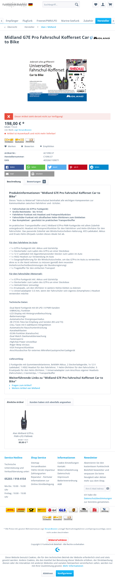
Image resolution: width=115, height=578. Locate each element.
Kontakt (61, 466)
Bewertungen (36, 181)
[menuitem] (61, 4)
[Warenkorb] (110, 4)
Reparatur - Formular (41, 477)
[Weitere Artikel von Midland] (100, 40)
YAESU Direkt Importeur (43, 470)
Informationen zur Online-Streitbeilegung (42, 482)
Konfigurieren (65, 573)
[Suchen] (77, 4)
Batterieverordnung (67, 480)
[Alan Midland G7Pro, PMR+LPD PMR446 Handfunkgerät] (23, 419)
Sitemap (35, 462)
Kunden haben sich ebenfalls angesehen (50, 402)
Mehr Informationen (73, 565)
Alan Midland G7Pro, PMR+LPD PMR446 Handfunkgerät (23, 435)
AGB (60, 484)
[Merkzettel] (96, 4)
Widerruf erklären (57, 540)
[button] (14, 167)
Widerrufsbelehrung (68, 470)
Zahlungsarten (38, 473)
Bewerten (29, 146)
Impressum (63, 477)
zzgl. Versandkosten (23, 130)
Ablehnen (48, 573)
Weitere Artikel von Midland (25, 388)
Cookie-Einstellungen (68, 462)
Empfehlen (48, 146)
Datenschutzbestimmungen (98, 498)
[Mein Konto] (103, 4)
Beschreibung (14, 181)
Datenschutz (64, 473)
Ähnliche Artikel (15, 402)
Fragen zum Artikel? (21, 385)
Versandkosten (38, 466)
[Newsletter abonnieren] (107, 489)
